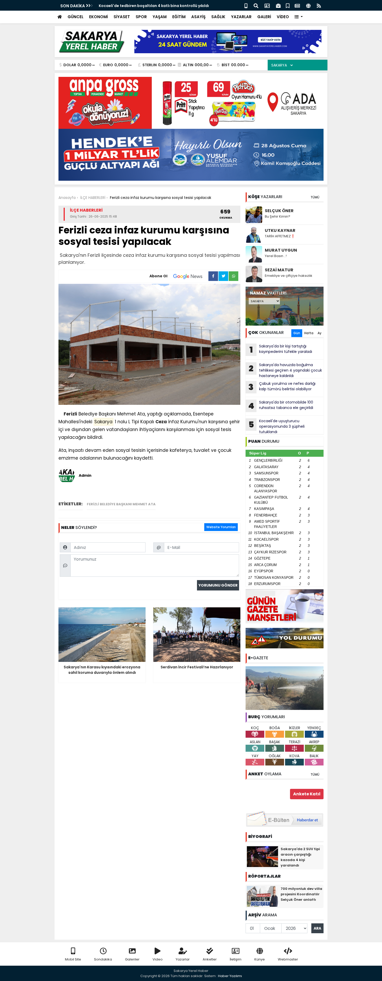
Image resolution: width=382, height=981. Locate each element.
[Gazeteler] (297, 5)
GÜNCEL (75, 16)
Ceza (161, 422)
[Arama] (256, 5)
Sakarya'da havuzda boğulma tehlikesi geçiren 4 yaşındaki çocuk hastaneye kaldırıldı (285, 370)
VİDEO (283, 16)
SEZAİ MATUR (279, 270)
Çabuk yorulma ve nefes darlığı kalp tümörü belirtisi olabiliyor (281, 387)
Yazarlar (183, 959)
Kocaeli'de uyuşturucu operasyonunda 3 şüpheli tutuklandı (276, 426)
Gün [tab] (296, 333)
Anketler (210, 959)
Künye (259, 959)
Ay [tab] (319, 333)
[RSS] (319, 5)
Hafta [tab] (308, 333)
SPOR (141, 16)
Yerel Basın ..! (276, 255)
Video (158, 959)
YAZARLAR (241, 16)
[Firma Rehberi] (278, 5)
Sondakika (103, 959)
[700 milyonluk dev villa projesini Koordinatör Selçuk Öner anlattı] (262, 896)
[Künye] (308, 5)
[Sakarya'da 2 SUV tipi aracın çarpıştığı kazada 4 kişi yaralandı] (262, 856)
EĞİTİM (179, 16)
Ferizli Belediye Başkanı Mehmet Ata (121, 504)
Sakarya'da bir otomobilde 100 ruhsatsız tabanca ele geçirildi (280, 406)
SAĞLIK (218, 16)
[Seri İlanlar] (287, 5)
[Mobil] (246, 5)
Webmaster (288, 959)
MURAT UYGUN (281, 250)
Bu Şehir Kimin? (277, 216)
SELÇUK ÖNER (279, 211)
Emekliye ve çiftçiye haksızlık (288, 275)
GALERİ (264, 16)
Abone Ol (158, 276)
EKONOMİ (98, 16)
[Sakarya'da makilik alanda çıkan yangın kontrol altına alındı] (285, 687)
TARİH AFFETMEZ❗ (280, 236)
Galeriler (132, 959)
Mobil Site (73, 959)
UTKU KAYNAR (280, 230)
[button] (299, 17)
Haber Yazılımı (230, 975)
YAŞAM (160, 16)
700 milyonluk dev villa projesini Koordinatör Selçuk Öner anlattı (301, 894)
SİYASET (122, 16)
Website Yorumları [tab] (221, 527)
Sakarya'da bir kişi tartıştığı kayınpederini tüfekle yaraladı (280, 349)
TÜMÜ (315, 197)
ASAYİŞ (198, 16)
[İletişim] (267, 5)
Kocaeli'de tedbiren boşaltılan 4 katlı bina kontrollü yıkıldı (154, 5)
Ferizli (70, 414)
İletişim (235, 959)
